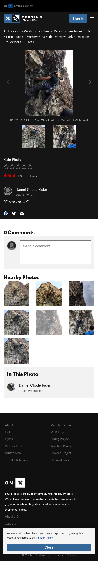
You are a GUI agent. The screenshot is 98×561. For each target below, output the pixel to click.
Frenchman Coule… (80, 31)
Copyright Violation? (74, 120)
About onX (12, 516)
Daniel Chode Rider (31, 189)
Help (8, 432)
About (9, 425)
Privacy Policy (44, 537)
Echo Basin (13, 36)
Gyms (9, 439)
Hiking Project (59, 439)
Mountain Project (61, 425)
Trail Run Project (61, 446)
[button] (6, 213)
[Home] (25, 18)
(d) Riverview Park (60, 36)
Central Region (53, 31)
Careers (10, 523)
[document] (49, 541)
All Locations (12, 31)
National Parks (60, 460)
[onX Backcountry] (18, 6)
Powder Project (60, 453)
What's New (13, 453)
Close (49, 547)
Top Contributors (16, 460)
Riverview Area (34, 36)
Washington (32, 31)
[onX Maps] (15, 486)
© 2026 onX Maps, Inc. (36, 554)
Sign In (78, 18)
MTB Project (58, 432)
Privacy (71, 554)
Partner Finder (14, 446)
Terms (59, 554)
